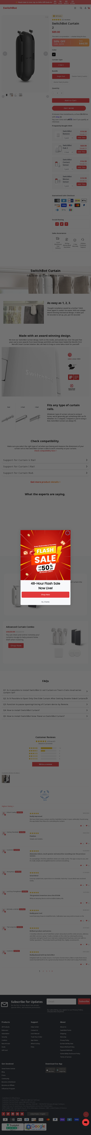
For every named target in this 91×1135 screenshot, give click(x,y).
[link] (45, 555)
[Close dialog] (68, 533)
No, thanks (45, 602)
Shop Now (45, 594)
